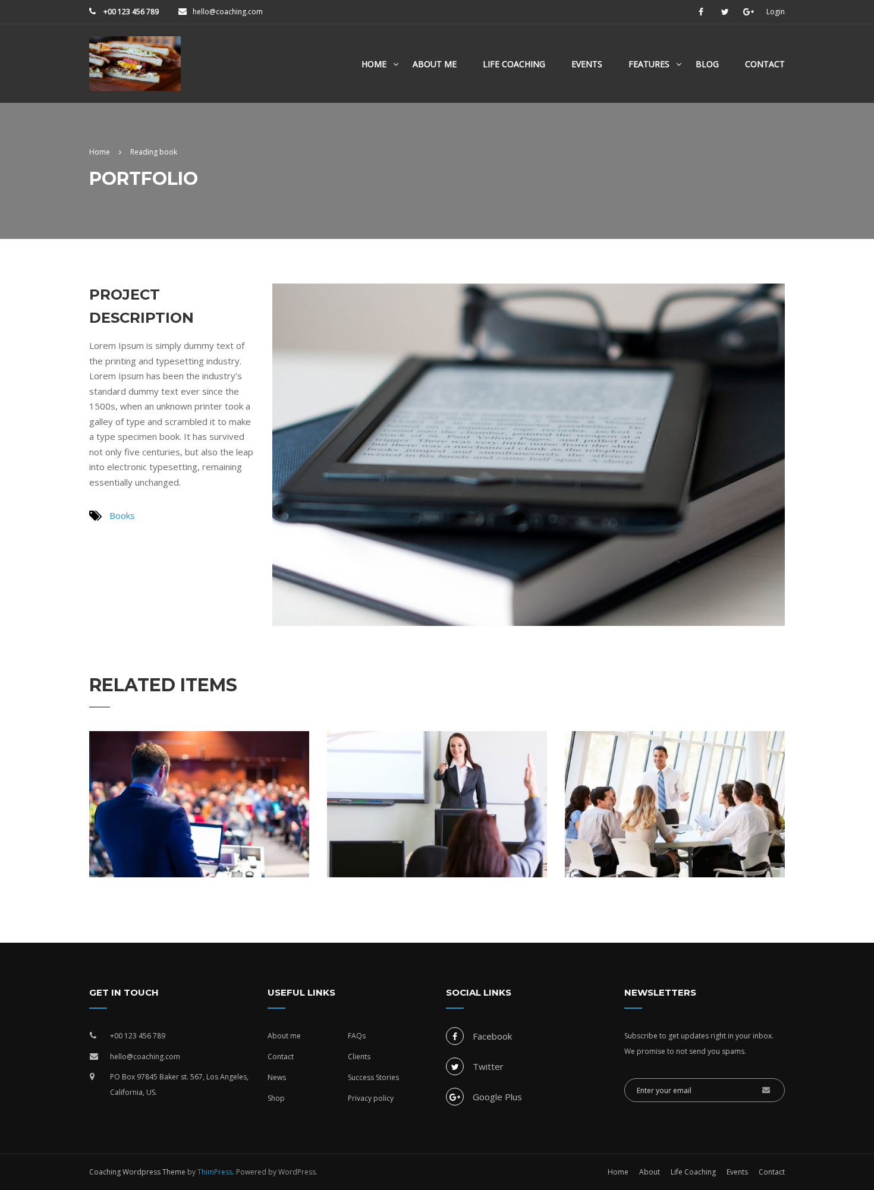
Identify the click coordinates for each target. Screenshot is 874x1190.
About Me (435, 64)
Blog (707, 64)
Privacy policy (371, 1098)
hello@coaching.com (228, 12)
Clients (359, 1057)
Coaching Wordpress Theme (137, 1172)
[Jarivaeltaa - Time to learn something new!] (135, 69)
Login (775, 12)
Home (373, 64)
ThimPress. (215, 1172)
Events (586, 64)
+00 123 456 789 (130, 12)
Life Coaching (514, 64)
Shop (276, 1098)
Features (648, 64)
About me (284, 1036)
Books (122, 515)
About (649, 1172)
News (277, 1077)
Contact (765, 64)
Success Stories (373, 1077)
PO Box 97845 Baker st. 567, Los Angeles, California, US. (179, 1084)
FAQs (357, 1036)
